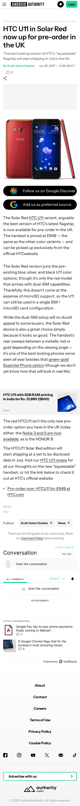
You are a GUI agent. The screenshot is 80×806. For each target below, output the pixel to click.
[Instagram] (19, 755)
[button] (40, 4)
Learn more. (71, 21)
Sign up (69, 547)
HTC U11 (36, 217)
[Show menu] (4, 4)
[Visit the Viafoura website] (68, 661)
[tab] (15, 579)
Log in (59, 547)
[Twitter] (47, 755)
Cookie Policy (40, 743)
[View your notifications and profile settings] (72, 578)
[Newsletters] (61, 755)
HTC (6, 512)
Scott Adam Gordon (21, 66)
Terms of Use (40, 720)
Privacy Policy (40, 731)
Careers (40, 708)
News (7, 506)
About (40, 685)
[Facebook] (5, 755)
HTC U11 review (53, 460)
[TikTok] (75, 755)
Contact (40, 697)
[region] (40, 605)
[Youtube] (33, 755)
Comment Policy (32, 538)
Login (72, 4)
